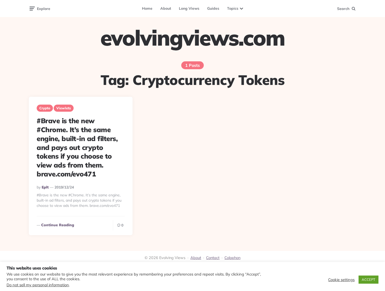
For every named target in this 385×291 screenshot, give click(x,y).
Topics (232, 8)
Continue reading (57, 225)
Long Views (189, 8)
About (165, 8)
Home (147, 8)
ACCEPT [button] (368, 279)
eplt (45, 187)
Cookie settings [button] (341, 279)
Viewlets (63, 108)
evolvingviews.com (192, 38)
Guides (213, 8)
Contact (212, 257)
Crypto (44, 108)
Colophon (232, 257)
